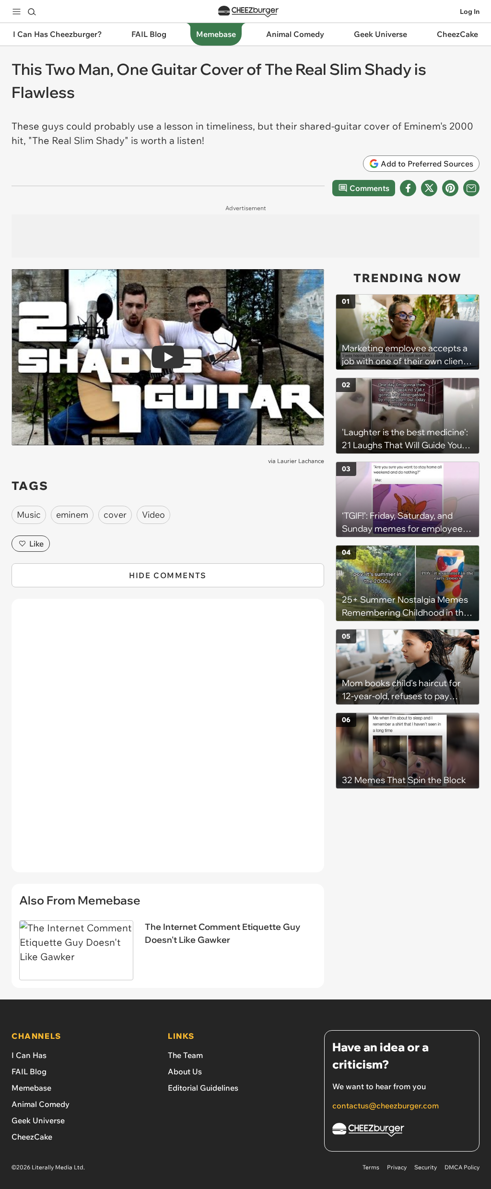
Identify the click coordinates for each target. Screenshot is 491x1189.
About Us (185, 1071)
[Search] (31, 11)
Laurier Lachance (300, 460)
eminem (72, 514)
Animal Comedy (41, 1104)
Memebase (31, 1088)
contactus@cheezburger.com (385, 1105)
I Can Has (29, 1055)
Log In (469, 11)
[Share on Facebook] (408, 188)
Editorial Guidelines (203, 1088)
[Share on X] (429, 188)
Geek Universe (38, 1120)
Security (425, 1167)
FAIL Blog (29, 1071)
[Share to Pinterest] (450, 188)
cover (115, 514)
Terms (370, 1167)
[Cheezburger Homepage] (248, 11)
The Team (185, 1055)
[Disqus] (167, 741)
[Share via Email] (471, 188)
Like (36, 543)
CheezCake (32, 1136)
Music (29, 514)
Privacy (397, 1167)
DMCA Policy (461, 1167)
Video (153, 514)
